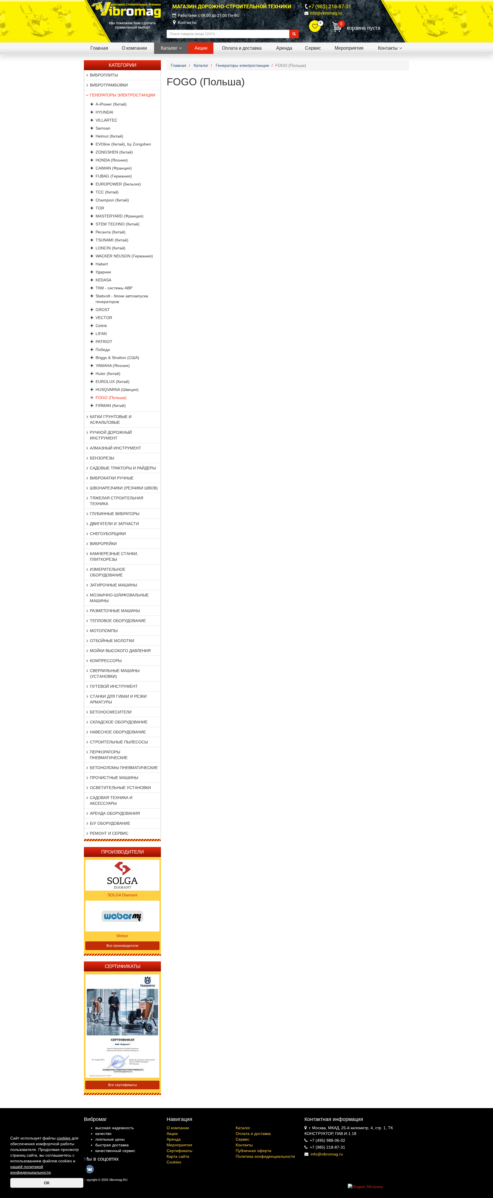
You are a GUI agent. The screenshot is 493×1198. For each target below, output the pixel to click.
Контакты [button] (388, 48)
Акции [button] (201, 48)
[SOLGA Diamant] (122, 874)
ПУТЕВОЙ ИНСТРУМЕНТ (114, 686)
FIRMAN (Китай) (111, 405)
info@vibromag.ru (326, 13)
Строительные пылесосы (119, 742)
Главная (99, 48)
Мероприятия (179, 1145)
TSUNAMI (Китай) (112, 240)
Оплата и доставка (253, 1133)
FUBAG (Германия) (114, 176)
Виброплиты (104, 75)
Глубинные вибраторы (114, 513)
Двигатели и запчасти (114, 523)
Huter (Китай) (108, 373)
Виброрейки (103, 543)
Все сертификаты (122, 1085)
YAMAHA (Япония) (113, 365)
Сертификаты (179, 1150)
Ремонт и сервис (109, 833)
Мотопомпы (104, 630)
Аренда (174, 1139)
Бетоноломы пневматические (124, 767)
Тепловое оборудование (118, 620)
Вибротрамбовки (109, 85)
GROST (103, 309)
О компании (178, 1128)
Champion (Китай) (112, 200)
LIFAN (101, 333)
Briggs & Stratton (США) (117, 357)
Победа (103, 349)
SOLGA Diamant (122, 895)
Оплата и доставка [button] (242, 48)
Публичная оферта (253, 1150)
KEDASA (103, 280)
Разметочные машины (115, 610)
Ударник (103, 272)
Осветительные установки (120, 787)
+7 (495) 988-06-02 (327, 1140)
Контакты (187, 22)
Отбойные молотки (112, 640)
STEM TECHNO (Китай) (118, 224)
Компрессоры (106, 660)
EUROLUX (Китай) (113, 381)
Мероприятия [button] (349, 48)
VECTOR (104, 317)
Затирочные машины (113, 585)
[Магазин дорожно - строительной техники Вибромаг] (126, 9)
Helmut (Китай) (109, 136)
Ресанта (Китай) (111, 232)
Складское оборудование (119, 722)
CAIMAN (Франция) (114, 168)
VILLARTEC (106, 120)
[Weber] (122, 915)
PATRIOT (104, 341)
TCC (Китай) (107, 192)
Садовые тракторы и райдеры (123, 468)
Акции (172, 1133)
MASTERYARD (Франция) (120, 216)
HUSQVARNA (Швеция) (117, 389)
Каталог (243, 1128)
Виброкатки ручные (112, 478)
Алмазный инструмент (115, 448)
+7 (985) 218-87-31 (329, 6)
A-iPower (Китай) (111, 104)
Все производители (122, 946)
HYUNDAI (104, 112)
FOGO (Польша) (111, 397)
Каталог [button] (169, 48)
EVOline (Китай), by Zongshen (123, 144)
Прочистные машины (114, 777)
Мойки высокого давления (120, 650)
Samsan (103, 128)
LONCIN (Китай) (111, 248)
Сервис (242, 1139)
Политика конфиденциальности (265, 1156)
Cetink (101, 325)
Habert (102, 264)
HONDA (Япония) (112, 160)
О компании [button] (134, 48)
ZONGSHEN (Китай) (114, 152)
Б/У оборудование (110, 823)
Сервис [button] (313, 48)
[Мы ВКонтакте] (89, 1169)
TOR (100, 208)
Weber (122, 935)
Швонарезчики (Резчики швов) (124, 488)
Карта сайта (178, 1156)
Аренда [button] (284, 48)
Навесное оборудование (118, 732)
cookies (63, 1138)
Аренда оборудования (115, 813)
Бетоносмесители (111, 712)
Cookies (174, 1162)
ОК (47, 1183)
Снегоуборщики (108, 533)
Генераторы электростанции (122, 95)
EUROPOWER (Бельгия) (118, 184)
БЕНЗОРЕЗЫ (102, 458)
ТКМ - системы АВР (114, 288)
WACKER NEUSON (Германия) (124, 256)
